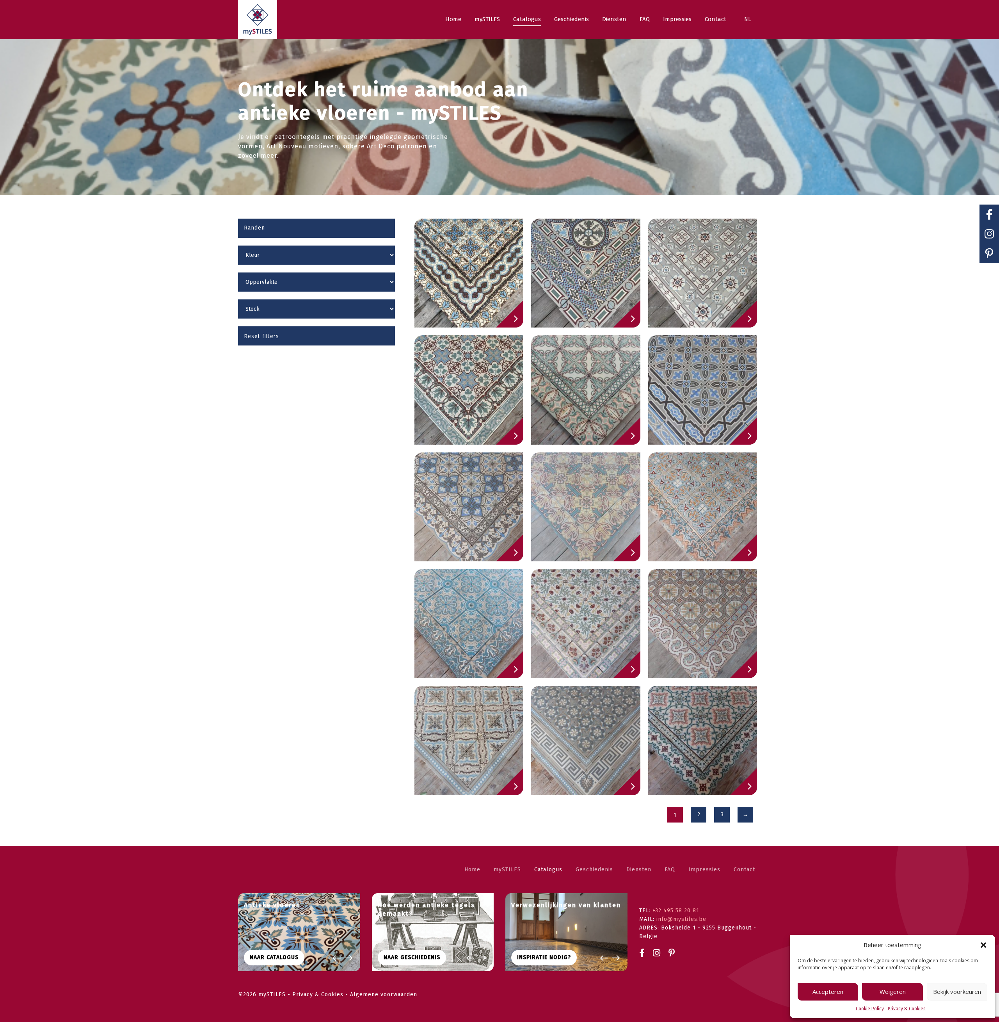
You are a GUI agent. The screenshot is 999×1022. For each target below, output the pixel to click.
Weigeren (893, 991)
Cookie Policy (870, 1008)
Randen (254, 227)
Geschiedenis (594, 869)
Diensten (638, 869)
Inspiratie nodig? (544, 957)
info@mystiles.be (681, 919)
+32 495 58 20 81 (675, 910)
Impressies (704, 869)
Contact (744, 869)
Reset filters (261, 336)
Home (472, 869)
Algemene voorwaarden (383, 994)
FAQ (670, 869)
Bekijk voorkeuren (957, 991)
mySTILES (507, 869)
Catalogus (548, 869)
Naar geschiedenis (412, 957)
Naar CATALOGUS (274, 957)
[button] (983, 945)
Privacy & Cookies (907, 1008)
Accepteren (827, 991)
